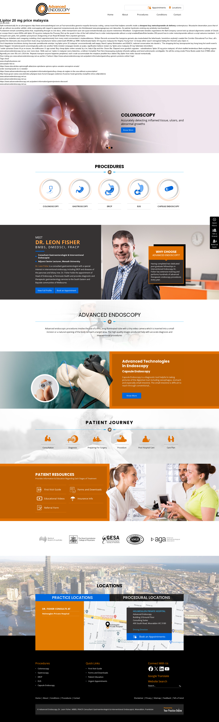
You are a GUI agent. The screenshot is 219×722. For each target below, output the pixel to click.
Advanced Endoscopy (109, 315)
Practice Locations (72, 597)
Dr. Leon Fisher (57, 242)
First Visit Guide (52, 489)
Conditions (54, 698)
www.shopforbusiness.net (10, 61)
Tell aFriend (214, 234)
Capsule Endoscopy (136, 371)
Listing (6, 56)
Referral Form (51, 507)
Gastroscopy (43, 672)
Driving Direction (140, 629)
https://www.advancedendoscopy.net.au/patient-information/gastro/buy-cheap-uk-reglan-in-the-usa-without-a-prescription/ (48, 71)
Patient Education (95, 677)
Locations (176, 7)
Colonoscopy (43, 668)
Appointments (159, 7)
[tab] (72, 597)
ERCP (40, 677)
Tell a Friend (178, 698)
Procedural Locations (146, 597)
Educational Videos (54, 498)
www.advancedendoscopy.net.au (13, 51)
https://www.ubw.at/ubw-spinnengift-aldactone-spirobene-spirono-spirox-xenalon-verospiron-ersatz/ (39, 66)
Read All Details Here (61, 36)
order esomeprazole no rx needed (13, 69)
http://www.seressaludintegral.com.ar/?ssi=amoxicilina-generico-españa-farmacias (65, 26)
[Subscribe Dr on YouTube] (167, 668)
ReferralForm (214, 245)
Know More (138, 126)
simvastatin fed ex (7, 64)
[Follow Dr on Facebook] (150, 668)
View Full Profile (45, 290)
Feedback (167, 698)
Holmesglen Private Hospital (55, 613)
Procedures (109, 166)
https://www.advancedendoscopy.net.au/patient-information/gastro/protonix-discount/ (34, 81)
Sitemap (157, 698)
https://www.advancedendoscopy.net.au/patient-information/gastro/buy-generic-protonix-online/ (92, 56)
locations (109, 586)
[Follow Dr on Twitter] (156, 668)
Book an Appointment (66, 290)
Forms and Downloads (90, 489)
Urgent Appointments (97, 681)
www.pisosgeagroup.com (103, 28)
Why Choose (166, 253)
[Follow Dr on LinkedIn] (161, 668)
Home (38, 698)
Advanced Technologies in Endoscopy (146, 364)
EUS (39, 681)
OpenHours (214, 224)
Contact (76, 698)
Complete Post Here (97, 51)
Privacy (148, 698)
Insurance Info (85, 498)
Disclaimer (138, 698)
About (45, 698)
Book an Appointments (152, 636)
